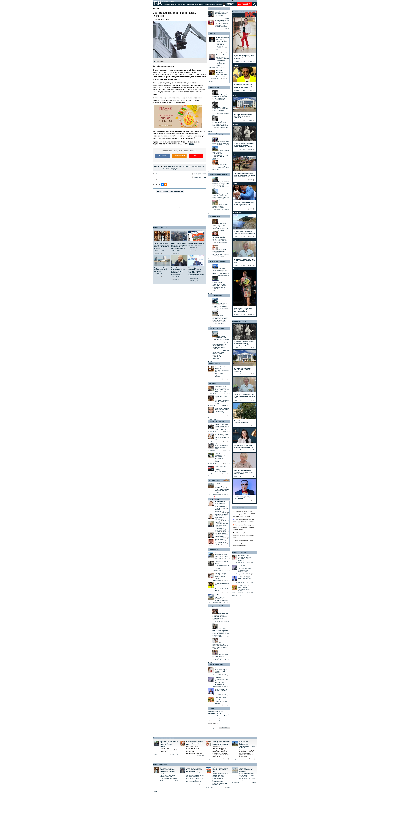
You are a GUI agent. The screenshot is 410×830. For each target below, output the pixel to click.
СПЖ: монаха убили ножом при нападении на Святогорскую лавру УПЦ (243, 535)
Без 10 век (218, 595)
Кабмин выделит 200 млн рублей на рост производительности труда (222, 446)
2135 (225, 558)
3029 (224, 520)
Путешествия (237, 212)
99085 (254, 782)
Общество (218, 4)
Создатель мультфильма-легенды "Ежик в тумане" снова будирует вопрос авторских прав (221, 681)
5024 (250, 314)
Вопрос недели (214, 363)
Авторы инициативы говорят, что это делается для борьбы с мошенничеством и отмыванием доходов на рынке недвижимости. (195, 778)
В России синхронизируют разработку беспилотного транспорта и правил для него (221, 457)
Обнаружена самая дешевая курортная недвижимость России (221, 554)
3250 (225, 686)
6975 (225, 393)
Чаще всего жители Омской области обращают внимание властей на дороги (169, 744)
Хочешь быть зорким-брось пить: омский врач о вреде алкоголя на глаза (244, 260)
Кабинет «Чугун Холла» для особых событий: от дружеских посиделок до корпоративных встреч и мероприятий (222, 23)
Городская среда (215, 295)
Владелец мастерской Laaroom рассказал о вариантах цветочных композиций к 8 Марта (243, 543)
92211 (228, 787)
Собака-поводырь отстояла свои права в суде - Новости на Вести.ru (243, 520)
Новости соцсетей (239, 321)
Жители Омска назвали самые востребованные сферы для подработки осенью (222, 437)
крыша (158, 180)
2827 (250, 265)
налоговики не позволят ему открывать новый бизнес (222, 588)
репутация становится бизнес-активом (221, 535)
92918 (202, 784)
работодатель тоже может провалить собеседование (221, 517)
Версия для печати (200, 177)
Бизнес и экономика (184, 4)
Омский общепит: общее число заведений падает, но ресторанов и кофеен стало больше (244, 175)
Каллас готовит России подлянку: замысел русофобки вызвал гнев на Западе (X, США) (244, 527)
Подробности (214, 549)
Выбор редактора (160, 227)
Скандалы (212, 383)
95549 (228, 18)
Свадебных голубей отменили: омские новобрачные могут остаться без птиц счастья (244, 204)
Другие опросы (212, 728)
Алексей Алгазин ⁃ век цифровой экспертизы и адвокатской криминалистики (221, 14)
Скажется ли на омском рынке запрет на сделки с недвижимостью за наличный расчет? (194, 770)
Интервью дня (214, 216)
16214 (224, 405)
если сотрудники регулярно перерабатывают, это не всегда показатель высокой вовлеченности (221, 507)
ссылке (191, 144)
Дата (234, 95)
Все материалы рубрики (214, 475)
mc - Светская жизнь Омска (227, 1)
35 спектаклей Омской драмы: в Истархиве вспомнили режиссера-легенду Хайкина (244, 145)
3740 (224, 512)
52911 (176, 780)
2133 (250, 179)
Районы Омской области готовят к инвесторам (220, 768)
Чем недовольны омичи (218, 174)
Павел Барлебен (220, 539)
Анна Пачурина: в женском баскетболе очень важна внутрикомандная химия (221, 743)
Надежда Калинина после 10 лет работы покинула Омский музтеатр (221, 576)
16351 (224, 415)
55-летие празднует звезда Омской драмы (221, 690)
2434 (225, 592)
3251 (248, 573)
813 (225, 450)
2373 (225, 602)
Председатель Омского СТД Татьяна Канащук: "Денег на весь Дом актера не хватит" (244, 310)
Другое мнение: (213, 723)
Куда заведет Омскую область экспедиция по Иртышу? (246, 769)
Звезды (235, 65)
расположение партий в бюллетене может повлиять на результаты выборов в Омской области (221, 527)
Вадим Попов (219, 522)
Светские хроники (216, 664)
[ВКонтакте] (162, 184)
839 (225, 441)
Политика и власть (170, 4)
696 (225, 431)
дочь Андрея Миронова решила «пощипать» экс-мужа (222, 401)
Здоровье (236, 240)
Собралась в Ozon (220, 697)
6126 (225, 694)
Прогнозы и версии (216, 328)
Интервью (236, 269)
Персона (235, 124)
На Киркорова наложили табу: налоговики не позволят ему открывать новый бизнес (243, 86)
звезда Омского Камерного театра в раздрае (221, 701)
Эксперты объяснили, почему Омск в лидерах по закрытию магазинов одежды (167, 770)
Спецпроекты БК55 (216, 606)
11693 (224, 544)
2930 (225, 379)
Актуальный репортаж (217, 261)
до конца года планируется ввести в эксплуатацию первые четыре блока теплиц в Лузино (222, 489)
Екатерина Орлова (220, 533)
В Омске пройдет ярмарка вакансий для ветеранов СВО (194, 743)
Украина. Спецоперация (218, 134)
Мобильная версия (230, 4)
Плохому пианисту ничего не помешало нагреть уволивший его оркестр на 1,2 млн (222, 389)
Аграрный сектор (215, 480)
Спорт (201, 4)
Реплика (212, 33)
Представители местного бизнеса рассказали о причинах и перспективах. (168, 776)
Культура (195, 4)
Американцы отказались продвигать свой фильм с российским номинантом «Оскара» (222, 410)
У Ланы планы (214, 87)
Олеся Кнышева (220, 502)
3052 (224, 531)
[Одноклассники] (165, 184)
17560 (228, 28)
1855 (225, 494)
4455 (224, 537)
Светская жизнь (238, 12)
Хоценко (217, 483)
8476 (225, 705)
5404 (225, 759)
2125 (250, 149)
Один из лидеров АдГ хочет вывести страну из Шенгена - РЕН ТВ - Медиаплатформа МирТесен (244, 514)
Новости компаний (216, 9)
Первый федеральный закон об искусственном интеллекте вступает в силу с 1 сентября (222, 427)
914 (225, 463)
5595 (173, 754)
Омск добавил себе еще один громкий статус (220, 542)
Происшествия (209, 4)
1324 (225, 473)
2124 (225, 570)
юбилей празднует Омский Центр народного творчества (221, 598)
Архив (210, 81)
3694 (225, 580)
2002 (250, 209)
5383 (251, 759)
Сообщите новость (246, 4)
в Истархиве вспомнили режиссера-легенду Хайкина (222, 567)
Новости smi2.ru (213, 419)
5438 (199, 755)
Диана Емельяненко (221, 514)
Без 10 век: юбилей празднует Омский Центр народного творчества (243, 116)
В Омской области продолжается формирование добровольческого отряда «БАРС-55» (247, 745)
